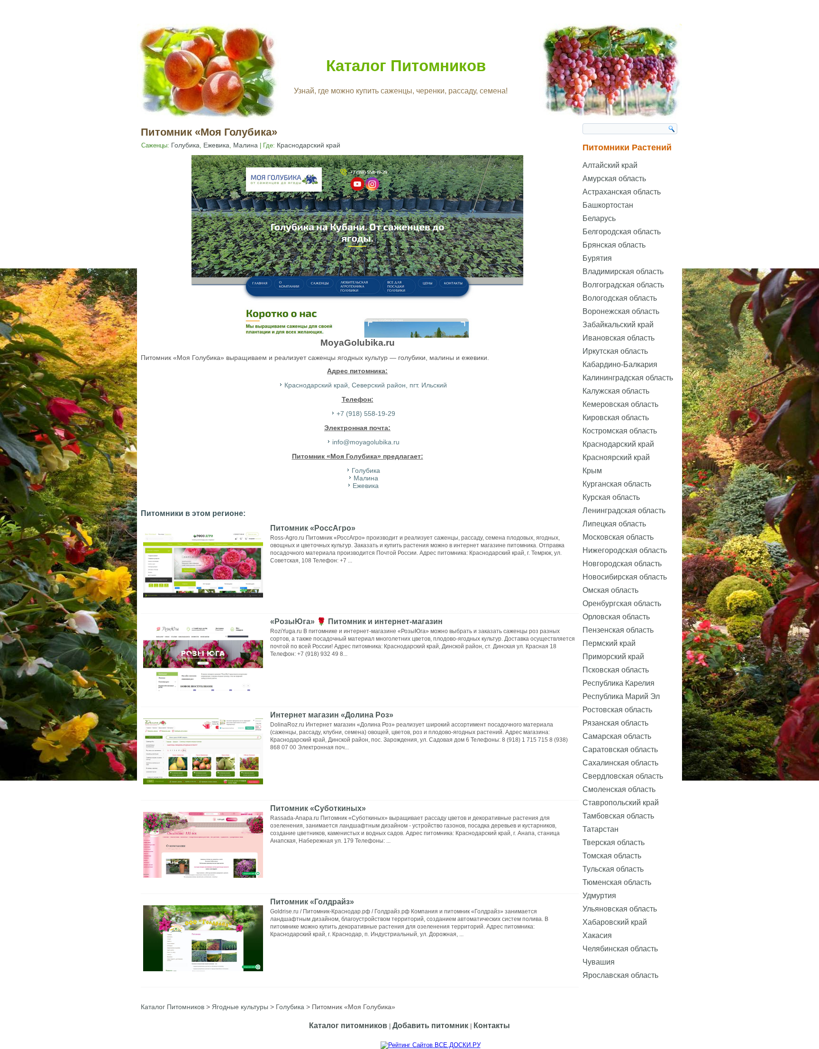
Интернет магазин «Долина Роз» (331, 715)
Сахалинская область (620, 763)
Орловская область (616, 617)
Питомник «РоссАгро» (312, 528)
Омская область (610, 590)
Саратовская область (620, 749)
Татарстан (600, 829)
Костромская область (619, 431)
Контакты (491, 1025)
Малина (245, 145)
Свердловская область (622, 776)
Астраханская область (621, 192)
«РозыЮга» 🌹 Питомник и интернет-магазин (356, 621)
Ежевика (216, 145)
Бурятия (597, 258)
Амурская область (614, 179)
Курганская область (616, 484)
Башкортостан (607, 205)
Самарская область (616, 736)
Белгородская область (621, 232)
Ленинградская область (623, 510)
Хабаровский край (614, 922)
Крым (592, 471)
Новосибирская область (624, 577)
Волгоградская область (623, 285)
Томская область (611, 856)
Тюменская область (616, 882)
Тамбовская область (618, 816)
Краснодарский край (308, 145)
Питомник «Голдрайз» (312, 902)
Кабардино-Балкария (619, 364)
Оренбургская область (621, 603)
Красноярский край (616, 457)
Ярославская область (620, 975)
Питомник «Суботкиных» (318, 808)
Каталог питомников (348, 1025)
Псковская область (615, 670)
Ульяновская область (619, 909)
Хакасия (597, 935)
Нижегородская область (624, 550)
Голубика (185, 145)
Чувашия (598, 962)
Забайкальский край (618, 325)
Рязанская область (615, 723)
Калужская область (615, 391)
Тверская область (613, 842)
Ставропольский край (620, 803)
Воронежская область (620, 311)
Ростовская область (617, 710)
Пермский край (609, 643)
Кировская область (615, 418)
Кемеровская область (620, 404)
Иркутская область (615, 351)
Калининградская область (627, 378)
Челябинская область (620, 949)
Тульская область (613, 869)
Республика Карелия (618, 683)
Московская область (618, 537)
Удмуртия (599, 896)
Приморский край (613, 657)
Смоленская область (618, 789)
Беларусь (599, 218)
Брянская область (614, 245)
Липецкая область (614, 524)
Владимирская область (623, 271)
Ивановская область (618, 338)
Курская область (611, 497)
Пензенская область (618, 630)
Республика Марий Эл (621, 696)
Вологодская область (619, 298)
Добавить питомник (430, 1025)
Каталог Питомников (406, 65)
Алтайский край (609, 165)
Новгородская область (622, 564)
